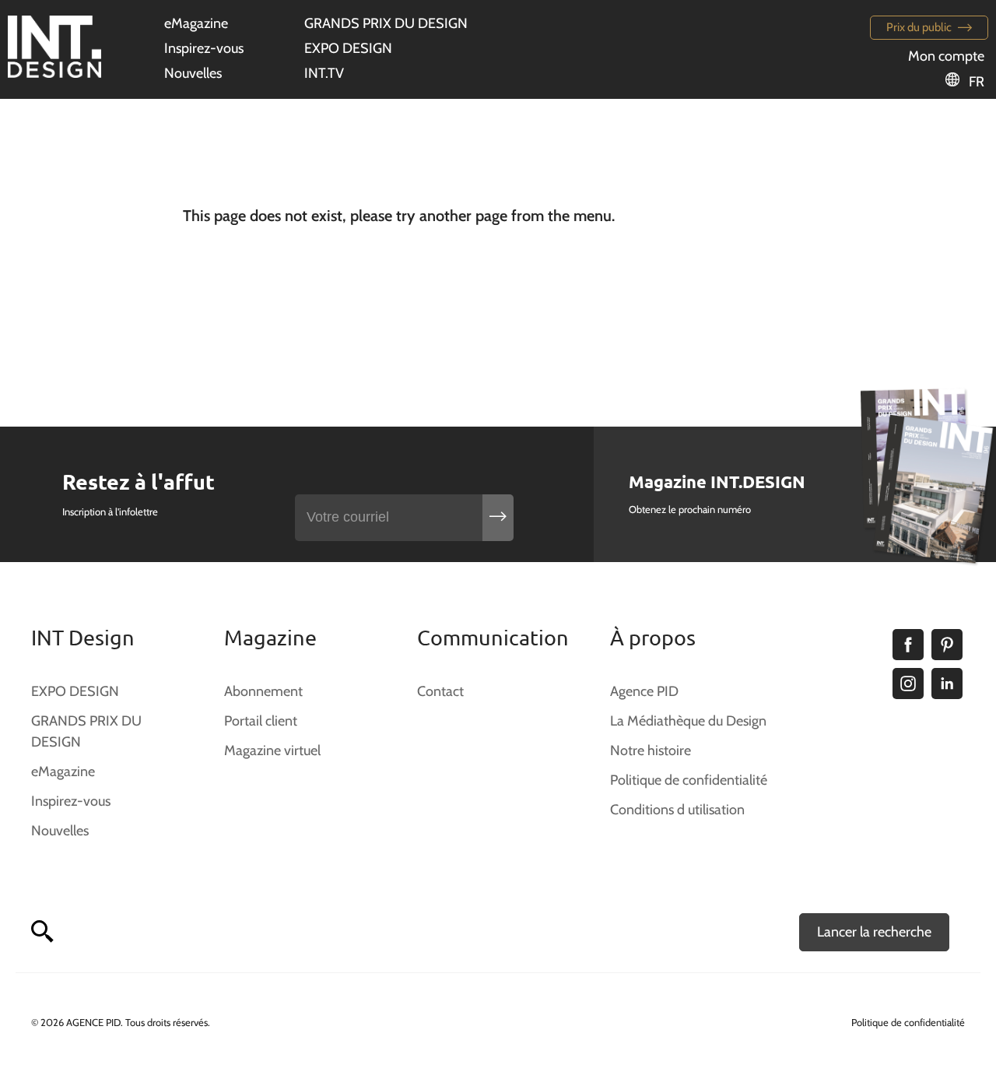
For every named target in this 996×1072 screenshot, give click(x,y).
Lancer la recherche (874, 931)
